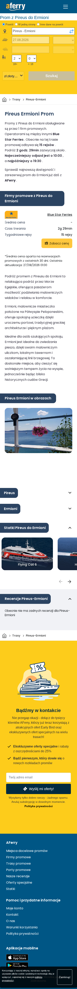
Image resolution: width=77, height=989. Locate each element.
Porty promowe (18, 870)
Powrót (9, 24)
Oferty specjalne (19, 882)
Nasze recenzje (18, 876)
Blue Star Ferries (59, 215)
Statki (10, 889)
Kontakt (12, 914)
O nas (10, 921)
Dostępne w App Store (17, 957)
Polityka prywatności (38, 806)
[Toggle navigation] (65, 7)
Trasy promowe (18, 863)
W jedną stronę (26, 24)
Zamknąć (64, 977)
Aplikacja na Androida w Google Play (17, 965)
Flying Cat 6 (27, 564)
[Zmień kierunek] (71, 31)
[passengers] (60, 581)
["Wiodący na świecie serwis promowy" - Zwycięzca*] (15, 7)
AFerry (12, 842)
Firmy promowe (18, 857)
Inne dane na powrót (51, 24)
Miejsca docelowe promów (27, 851)
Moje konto (14, 908)
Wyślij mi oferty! (41, 789)
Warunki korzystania (22, 927)
